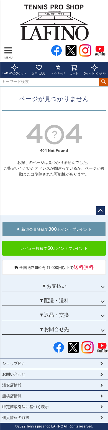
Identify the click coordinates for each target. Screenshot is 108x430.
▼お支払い (54, 286)
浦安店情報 (12, 385)
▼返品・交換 (54, 315)
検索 (103, 82)
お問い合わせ (13, 374)
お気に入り (39, 73)
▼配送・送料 (54, 300)
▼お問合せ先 (54, 329)
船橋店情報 (12, 396)
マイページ (58, 73)
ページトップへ (100, 210)
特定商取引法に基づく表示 (25, 406)
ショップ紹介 (13, 363)
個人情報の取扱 (15, 417)
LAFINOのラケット (14, 73)
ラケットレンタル (94, 73)
